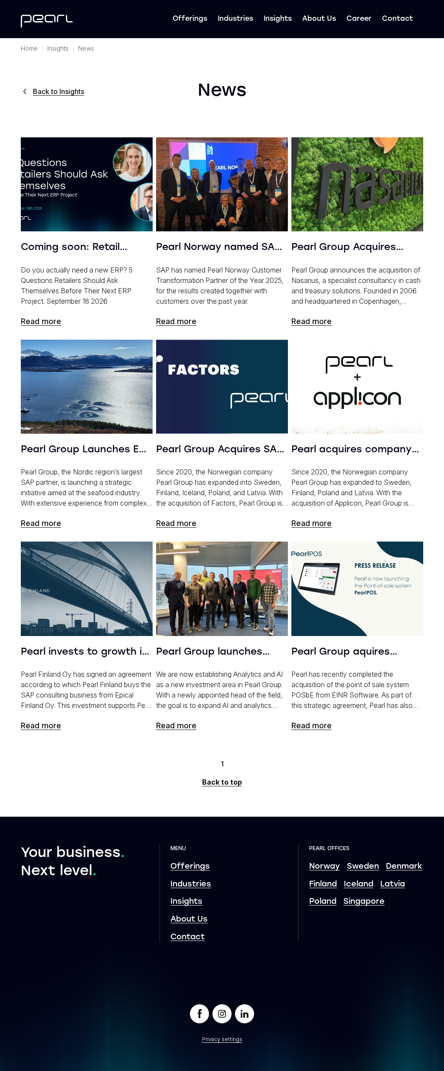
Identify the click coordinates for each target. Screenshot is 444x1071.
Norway (324, 867)
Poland (322, 902)
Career (359, 19)
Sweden (363, 867)
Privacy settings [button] (222, 1039)
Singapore (364, 902)
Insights (278, 19)
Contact (397, 19)
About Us (319, 19)
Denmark (404, 867)
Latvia (392, 884)
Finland (323, 884)
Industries (235, 19)
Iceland (358, 884)
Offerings (190, 19)
